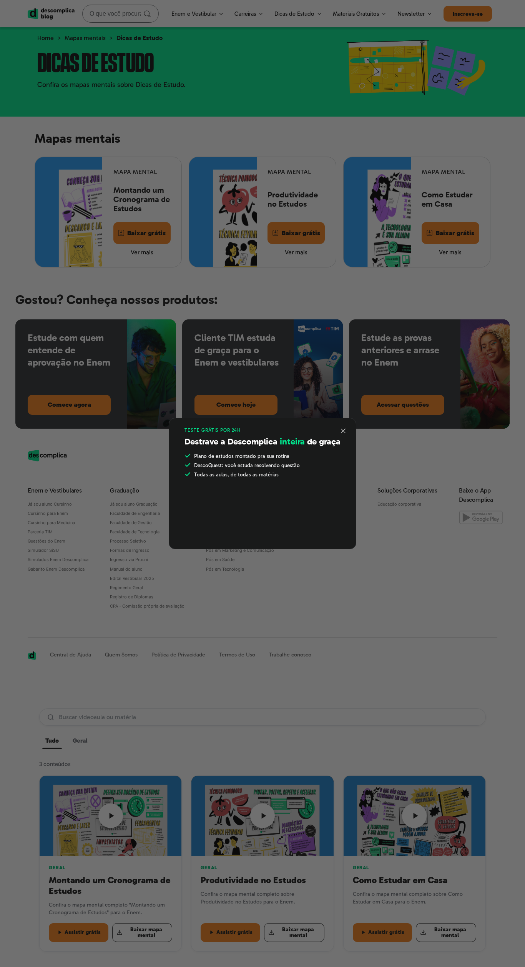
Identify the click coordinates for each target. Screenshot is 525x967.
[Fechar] (343, 431)
